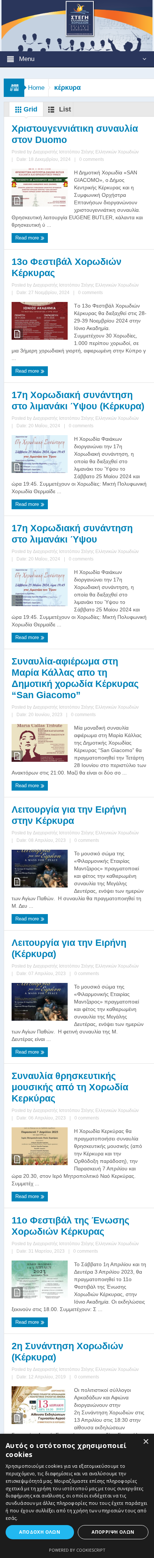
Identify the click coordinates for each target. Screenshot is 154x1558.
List (64, 109)
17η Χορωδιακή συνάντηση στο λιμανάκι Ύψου (72, 533)
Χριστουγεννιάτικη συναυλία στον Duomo (75, 134)
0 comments (91, 159)
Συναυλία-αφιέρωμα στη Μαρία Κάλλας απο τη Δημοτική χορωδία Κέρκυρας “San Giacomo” (75, 678)
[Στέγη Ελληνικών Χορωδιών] (77, 25)
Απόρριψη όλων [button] (113, 1532)
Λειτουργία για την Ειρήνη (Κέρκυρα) (69, 948)
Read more (27, 238)
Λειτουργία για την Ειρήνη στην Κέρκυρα (69, 815)
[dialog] (77, 1496)
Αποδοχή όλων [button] (39, 1532)
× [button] (145, 1442)
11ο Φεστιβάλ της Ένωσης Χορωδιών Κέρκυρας (70, 1226)
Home (36, 87)
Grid (29, 109)
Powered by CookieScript (77, 1550)
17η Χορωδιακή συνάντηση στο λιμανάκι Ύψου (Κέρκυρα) (78, 400)
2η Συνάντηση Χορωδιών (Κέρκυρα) (67, 1351)
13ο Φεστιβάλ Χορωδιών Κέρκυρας (66, 267)
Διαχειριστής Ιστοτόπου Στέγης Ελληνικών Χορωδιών (86, 152)
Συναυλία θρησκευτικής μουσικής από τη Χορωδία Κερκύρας (70, 1086)
